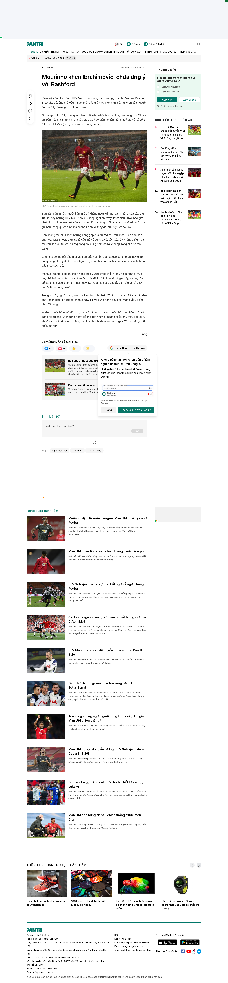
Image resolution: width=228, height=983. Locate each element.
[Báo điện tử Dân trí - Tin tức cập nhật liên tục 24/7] (35, 44)
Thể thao (47, 67)
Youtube (188, 951)
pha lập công (94, 450)
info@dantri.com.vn (43, 972)
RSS (116, 935)
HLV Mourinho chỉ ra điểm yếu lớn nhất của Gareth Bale (105, 652)
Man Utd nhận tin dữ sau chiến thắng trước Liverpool (107, 551)
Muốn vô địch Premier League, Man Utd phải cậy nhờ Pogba (107, 520)
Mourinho (77, 450)
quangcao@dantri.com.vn (134, 946)
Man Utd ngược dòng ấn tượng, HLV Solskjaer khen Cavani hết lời (106, 751)
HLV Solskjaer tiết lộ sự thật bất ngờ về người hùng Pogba (106, 586)
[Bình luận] (30, 96)
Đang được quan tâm (42, 510)
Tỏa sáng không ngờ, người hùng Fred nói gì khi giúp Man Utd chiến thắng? (107, 718)
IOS (167, 942)
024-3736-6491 (46, 957)
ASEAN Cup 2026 (60, 58)
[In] (30, 118)
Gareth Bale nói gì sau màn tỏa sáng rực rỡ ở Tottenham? (101, 685)
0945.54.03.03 (141, 942)
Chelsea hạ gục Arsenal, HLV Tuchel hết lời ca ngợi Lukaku (106, 784)
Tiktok (194, 951)
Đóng (108, 410)
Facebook (182, 951)
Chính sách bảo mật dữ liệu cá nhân (132, 950)
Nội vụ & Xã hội (156, 44)
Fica (122, 44)
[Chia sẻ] (30, 103)
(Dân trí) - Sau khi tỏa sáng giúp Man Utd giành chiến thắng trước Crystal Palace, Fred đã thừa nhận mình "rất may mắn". (106, 727)
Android (190, 942)
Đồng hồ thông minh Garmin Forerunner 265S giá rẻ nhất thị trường (180, 905)
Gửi (137, 431)
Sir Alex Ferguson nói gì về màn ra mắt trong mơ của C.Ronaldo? (107, 619)
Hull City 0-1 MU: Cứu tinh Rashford (89, 360)
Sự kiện (35, 58)
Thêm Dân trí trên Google (130, 348)
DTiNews (136, 44)
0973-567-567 (75, 957)
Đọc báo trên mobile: (170, 935)
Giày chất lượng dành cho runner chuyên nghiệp (47, 903)
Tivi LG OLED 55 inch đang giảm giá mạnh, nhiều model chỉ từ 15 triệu (135, 905)
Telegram (199, 951)
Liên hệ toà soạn (122, 938)
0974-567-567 (51, 968)
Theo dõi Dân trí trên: (167, 951)
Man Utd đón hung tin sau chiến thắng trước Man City (104, 817)
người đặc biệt (59, 450)
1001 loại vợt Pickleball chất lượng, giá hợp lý (88, 903)
